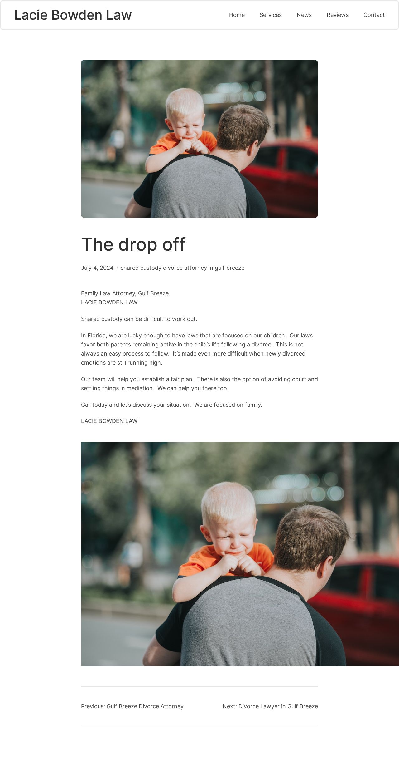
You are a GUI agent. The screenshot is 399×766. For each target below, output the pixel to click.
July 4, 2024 (97, 267)
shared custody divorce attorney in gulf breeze (182, 267)
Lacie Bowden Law (73, 15)
